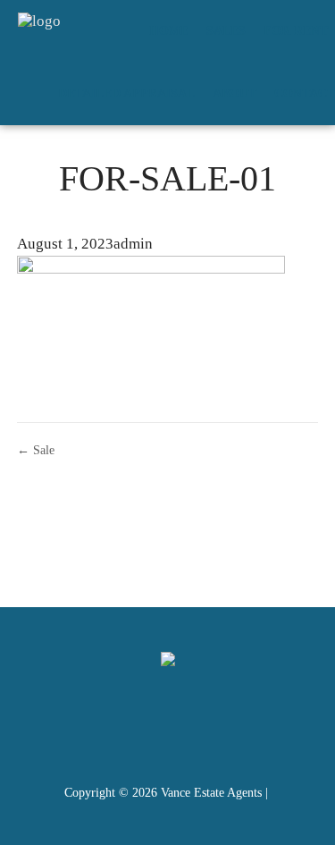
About (234, 93)
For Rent (296, 31)
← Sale (35, 450)
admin (133, 243)
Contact (304, 93)
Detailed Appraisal (126, 93)
